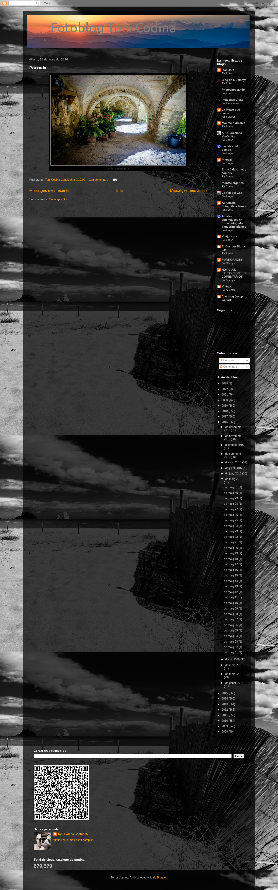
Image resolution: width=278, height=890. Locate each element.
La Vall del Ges (232, 192)
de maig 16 (231, 569)
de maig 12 (231, 592)
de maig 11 (231, 597)
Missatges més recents (49, 190)
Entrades (228, 360)
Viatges (227, 286)
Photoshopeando (233, 89)
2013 (225, 704)
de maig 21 (231, 542)
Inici (119, 190)
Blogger (161, 877)
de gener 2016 (234, 683)
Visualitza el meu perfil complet (73, 840)
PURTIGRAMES (232, 259)
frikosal (227, 159)
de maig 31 (231, 487)
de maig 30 (231, 492)
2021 (225, 394)
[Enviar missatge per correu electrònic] (115, 179)
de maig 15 (231, 575)
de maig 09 (231, 608)
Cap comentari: (99, 179)
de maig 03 (231, 641)
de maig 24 (231, 526)
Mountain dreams (233, 123)
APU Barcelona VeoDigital (232, 134)
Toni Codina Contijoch (73, 834)
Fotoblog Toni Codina (102, 27)
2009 (225, 726)
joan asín (228, 70)
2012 (225, 709)
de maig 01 (231, 652)
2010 (225, 720)
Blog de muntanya (234, 80)
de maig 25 (231, 520)
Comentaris (230, 366)
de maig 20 (231, 547)
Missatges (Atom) (60, 199)
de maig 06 (231, 625)
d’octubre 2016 (234, 444)
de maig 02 (231, 647)
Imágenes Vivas (232, 99)
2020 (225, 400)
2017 (225, 416)
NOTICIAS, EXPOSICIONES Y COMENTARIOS (234, 273)
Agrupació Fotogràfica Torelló (234, 204)
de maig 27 (231, 509)
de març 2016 (233, 665)
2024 (225, 383)
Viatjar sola (229, 236)
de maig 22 (231, 536)
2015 (225, 693)
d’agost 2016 (233, 462)
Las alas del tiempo (230, 148)
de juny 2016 (233, 473)
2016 (225, 422)
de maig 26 (231, 514)
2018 (225, 411)
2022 (225, 389)
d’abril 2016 (232, 659)
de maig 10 (231, 602)
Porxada (37, 67)
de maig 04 (231, 636)
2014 (225, 698)
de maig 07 (231, 619)
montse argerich (233, 183)
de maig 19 (231, 553)
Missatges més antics (188, 190)
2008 (225, 731)
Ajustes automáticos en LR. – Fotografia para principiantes (234, 221)
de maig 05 (231, 630)
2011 (225, 715)
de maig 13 (231, 586)
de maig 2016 (233, 479)
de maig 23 (231, 531)
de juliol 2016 (234, 468)
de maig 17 (231, 564)
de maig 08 (231, 614)
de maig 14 (231, 581)
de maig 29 (231, 498)
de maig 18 (231, 559)
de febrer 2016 (234, 674)
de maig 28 (231, 503)
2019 (225, 405)
